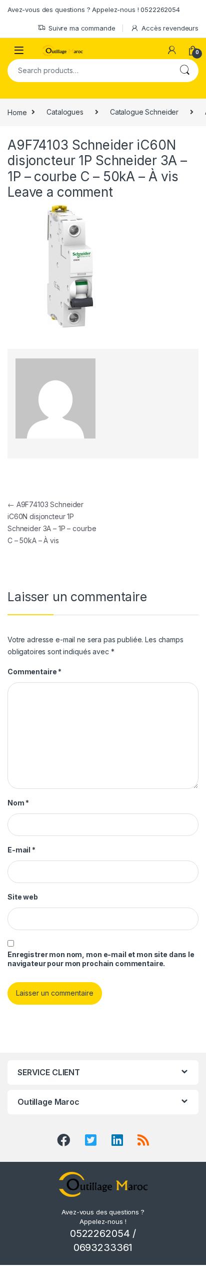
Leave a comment (60, 192)
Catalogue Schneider (144, 112)
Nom (18, 802)
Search (184, 70)
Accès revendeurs (170, 28)
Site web (23, 897)
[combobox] (89, 70)
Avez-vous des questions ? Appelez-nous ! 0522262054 (94, 10)
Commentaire (35, 671)
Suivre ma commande (81, 28)
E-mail (22, 849)
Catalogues (65, 112)
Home (17, 112)
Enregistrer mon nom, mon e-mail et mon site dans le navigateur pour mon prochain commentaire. (101, 959)
